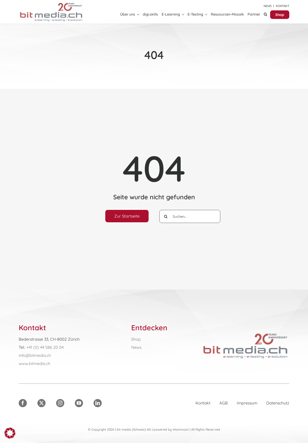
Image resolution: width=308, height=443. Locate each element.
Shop (136, 339)
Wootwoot (181, 429)
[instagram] (60, 403)
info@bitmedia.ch (35, 355)
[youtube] (79, 403)
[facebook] (23, 403)
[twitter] (41, 403)
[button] (265, 14)
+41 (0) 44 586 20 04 (45, 347)
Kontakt (282, 6)
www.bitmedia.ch (34, 363)
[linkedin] (98, 403)
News (267, 6)
